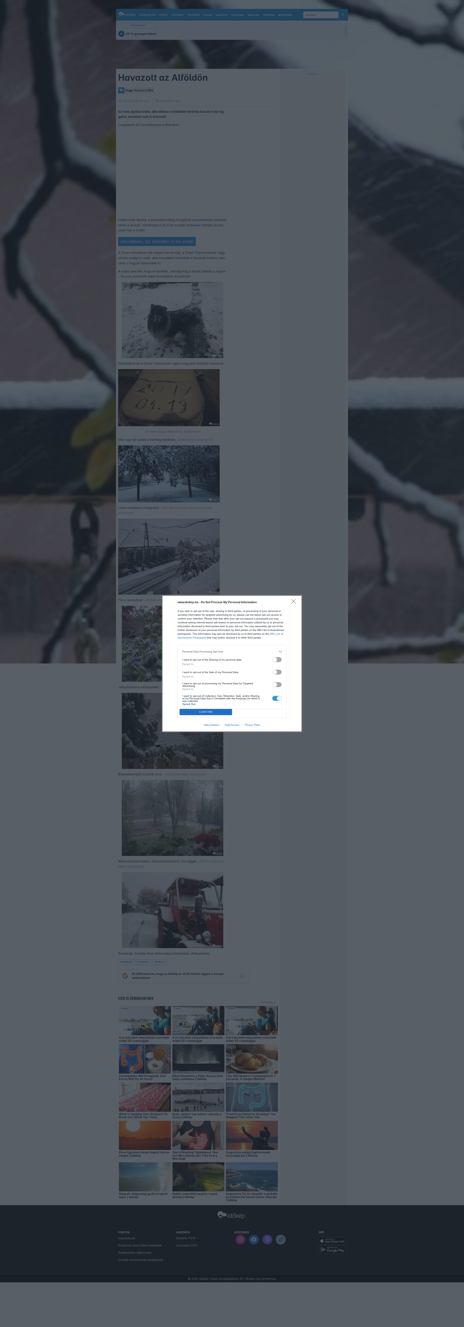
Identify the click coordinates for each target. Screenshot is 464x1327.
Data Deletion (211, 724)
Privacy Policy (252, 724)
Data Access (232, 724)
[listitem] (232, 652)
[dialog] (232, 663)
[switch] (277, 659)
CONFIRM (206, 712)
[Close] (294, 602)
